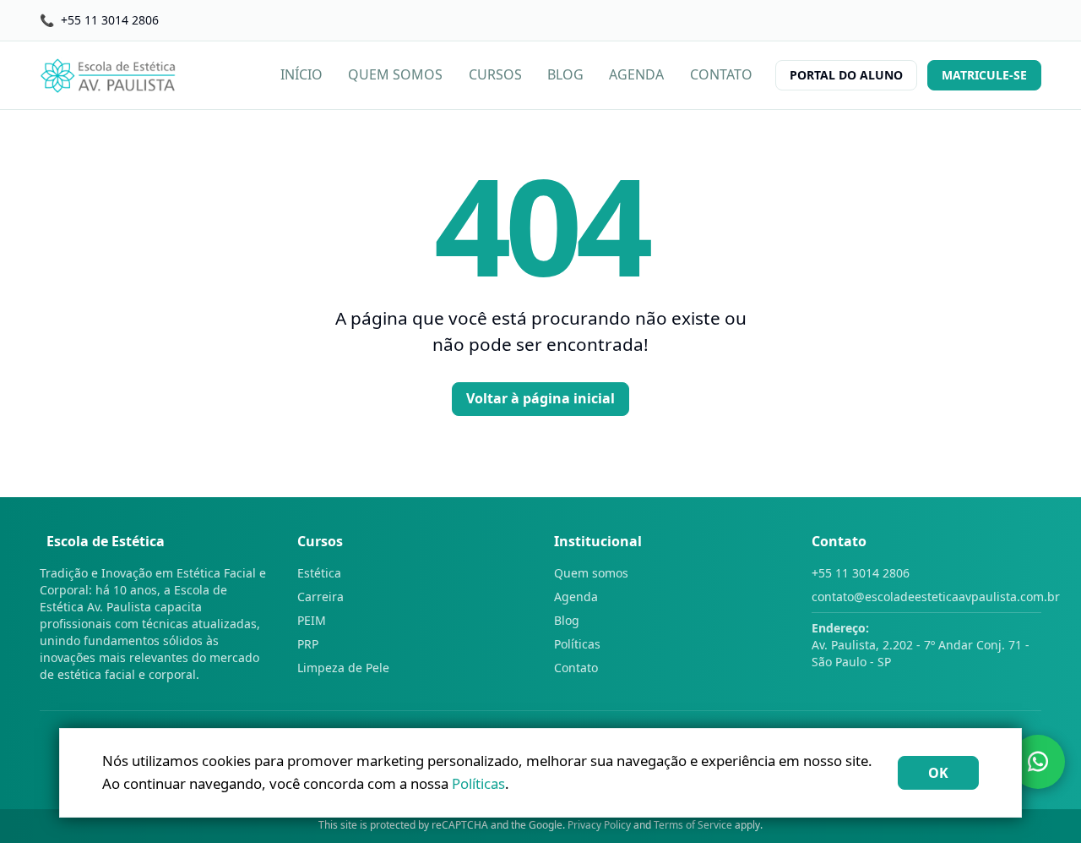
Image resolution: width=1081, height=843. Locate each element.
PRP (307, 644)
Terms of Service (693, 825)
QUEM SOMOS (395, 74)
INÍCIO (301, 74)
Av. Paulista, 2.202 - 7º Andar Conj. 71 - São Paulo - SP (920, 645)
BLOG (565, 74)
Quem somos (591, 573)
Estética (319, 573)
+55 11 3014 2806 (861, 573)
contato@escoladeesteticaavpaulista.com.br (926, 596)
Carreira (320, 596)
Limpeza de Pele (343, 668)
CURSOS (495, 74)
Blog (566, 620)
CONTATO (721, 74)
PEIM (311, 620)
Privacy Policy (599, 825)
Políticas (577, 644)
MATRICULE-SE (984, 75)
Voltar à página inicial (540, 398)
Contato (576, 668)
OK (938, 773)
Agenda (576, 596)
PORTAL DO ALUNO (846, 75)
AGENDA (636, 74)
